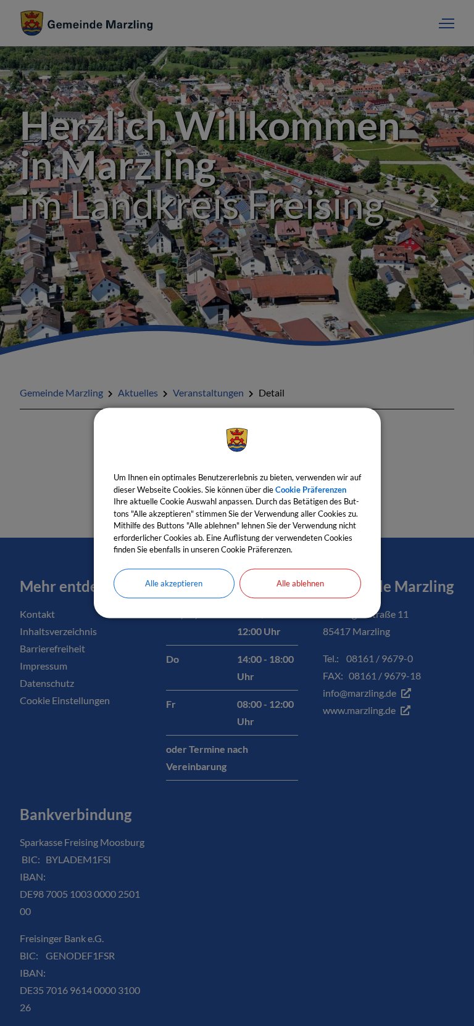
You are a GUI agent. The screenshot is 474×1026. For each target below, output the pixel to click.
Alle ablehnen (300, 583)
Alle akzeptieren (173, 583)
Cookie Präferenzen (310, 490)
